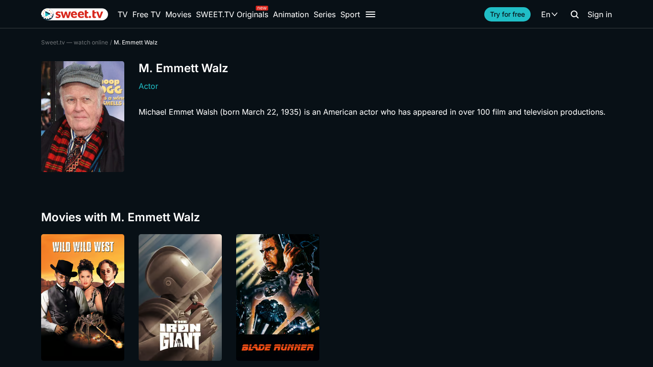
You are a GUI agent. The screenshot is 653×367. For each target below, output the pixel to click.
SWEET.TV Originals (232, 14)
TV (123, 14)
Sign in (600, 14)
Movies (178, 14)
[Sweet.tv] (74, 14)
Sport (350, 14)
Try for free (507, 14)
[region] (326, 297)
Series (325, 14)
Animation (291, 14)
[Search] (574, 14)
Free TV (146, 14)
